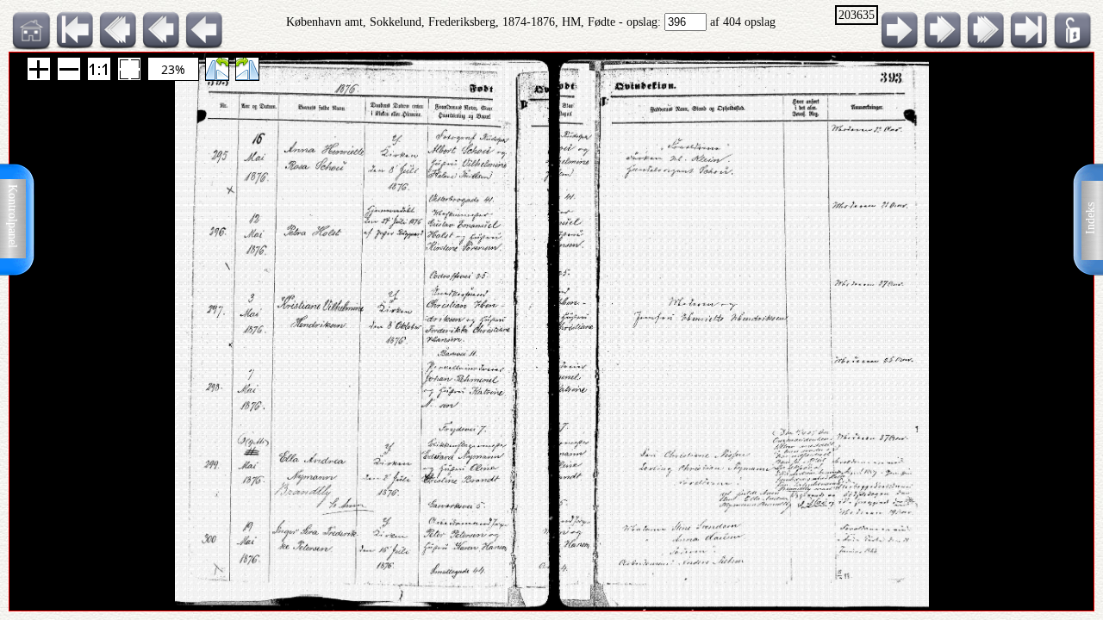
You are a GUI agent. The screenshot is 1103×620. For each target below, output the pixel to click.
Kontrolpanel (12, 216)
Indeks (1090, 218)
